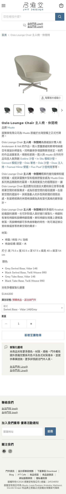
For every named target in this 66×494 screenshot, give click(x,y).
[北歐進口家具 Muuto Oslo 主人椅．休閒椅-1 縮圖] (7, 110)
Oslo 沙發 (43, 163)
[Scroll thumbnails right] (61, 110)
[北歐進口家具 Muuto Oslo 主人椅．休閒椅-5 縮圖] (54, 110)
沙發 (27, 158)
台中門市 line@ (10, 412)
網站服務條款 (25, 478)
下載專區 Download (47, 471)
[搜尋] (59, 17)
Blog (11, 474)
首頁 (4, 35)
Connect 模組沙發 (12, 163)
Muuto (11, 127)
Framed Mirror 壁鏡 (17, 167)
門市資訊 (10, 471)
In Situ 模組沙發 (46, 158)
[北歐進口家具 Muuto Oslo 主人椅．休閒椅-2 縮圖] (19, 110)
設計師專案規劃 (26, 471)
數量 (4, 316)
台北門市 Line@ (35, 26)
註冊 (50, 431)
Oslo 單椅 (29, 163)
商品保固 (34, 474)
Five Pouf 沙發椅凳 (41, 167)
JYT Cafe (22, 474)
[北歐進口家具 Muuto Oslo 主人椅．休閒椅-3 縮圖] (31, 110)
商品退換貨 (47, 474)
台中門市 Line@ (35, 23)
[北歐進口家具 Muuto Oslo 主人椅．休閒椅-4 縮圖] (42, 110)
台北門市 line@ (10, 408)
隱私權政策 (41, 478)
